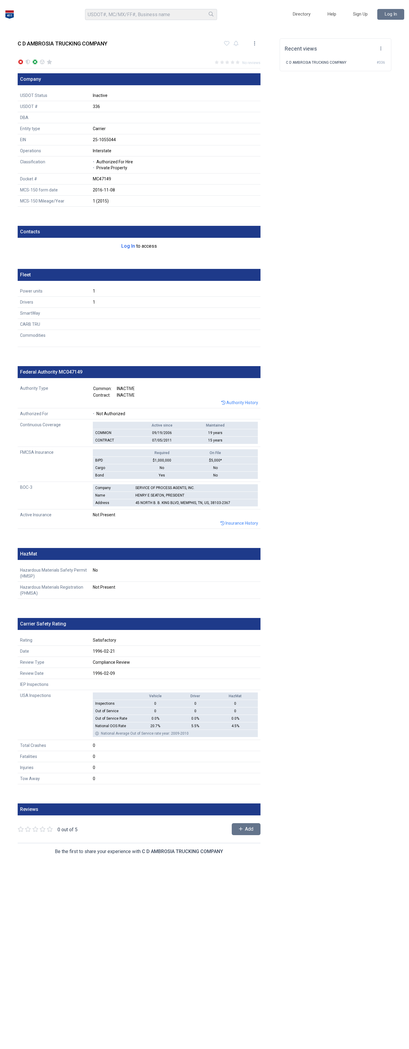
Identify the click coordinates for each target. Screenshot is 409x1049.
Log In (128, 246)
